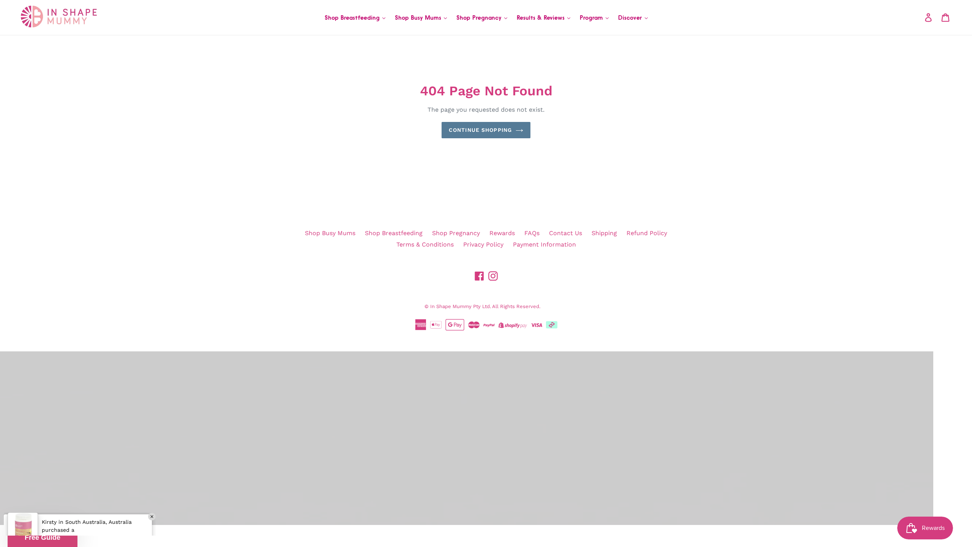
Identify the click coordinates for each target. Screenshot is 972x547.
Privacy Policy (483, 244)
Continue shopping (480, 130)
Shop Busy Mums (419, 17)
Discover (631, 17)
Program (592, 17)
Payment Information (544, 244)
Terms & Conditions (425, 244)
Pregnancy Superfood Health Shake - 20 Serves (93, 513)
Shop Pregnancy (479, 17)
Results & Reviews (541, 17)
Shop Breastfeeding (353, 17)
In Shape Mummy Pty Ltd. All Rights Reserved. (485, 306)
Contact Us (565, 233)
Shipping (604, 233)
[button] (42, 537)
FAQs (532, 233)
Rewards (502, 233)
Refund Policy (646, 233)
